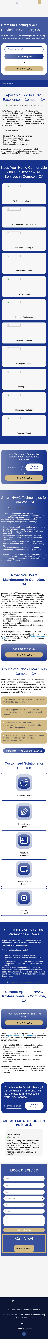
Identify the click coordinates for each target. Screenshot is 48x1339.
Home (4, 84)
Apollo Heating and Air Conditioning (21, 1036)
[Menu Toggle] (39, 2)
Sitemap (24, 1323)
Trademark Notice (24, 1328)
